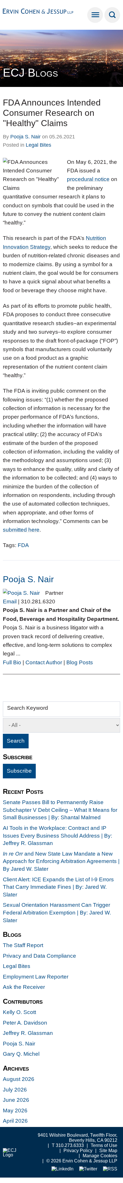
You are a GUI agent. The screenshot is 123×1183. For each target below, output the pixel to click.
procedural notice (88, 179)
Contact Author (43, 662)
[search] (112, 15)
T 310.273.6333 (68, 1145)
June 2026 (16, 1100)
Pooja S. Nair (25, 137)
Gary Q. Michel (21, 1054)
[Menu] (95, 15)
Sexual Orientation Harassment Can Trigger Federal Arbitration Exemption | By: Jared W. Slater (57, 912)
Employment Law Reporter (35, 977)
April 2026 (15, 1121)
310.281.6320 (38, 602)
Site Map (108, 1150)
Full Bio (12, 662)
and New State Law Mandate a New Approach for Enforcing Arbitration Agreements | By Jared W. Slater (61, 861)
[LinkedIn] (62, 1169)
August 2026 (18, 1079)
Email (10, 602)
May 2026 (15, 1111)
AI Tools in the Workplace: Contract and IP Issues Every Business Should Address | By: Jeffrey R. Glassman (57, 835)
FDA (23, 545)
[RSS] (110, 1169)
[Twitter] (88, 1169)
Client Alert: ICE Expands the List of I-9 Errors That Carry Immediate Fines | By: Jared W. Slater (58, 887)
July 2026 (15, 1090)
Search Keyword (27, 708)
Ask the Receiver (24, 987)
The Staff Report (23, 945)
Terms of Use (104, 1145)
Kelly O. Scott (19, 1012)
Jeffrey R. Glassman (28, 1033)
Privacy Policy (78, 1150)
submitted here (21, 530)
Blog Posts (79, 662)
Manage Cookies (100, 1155)
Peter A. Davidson (25, 1023)
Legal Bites (38, 145)
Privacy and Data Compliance (39, 956)
